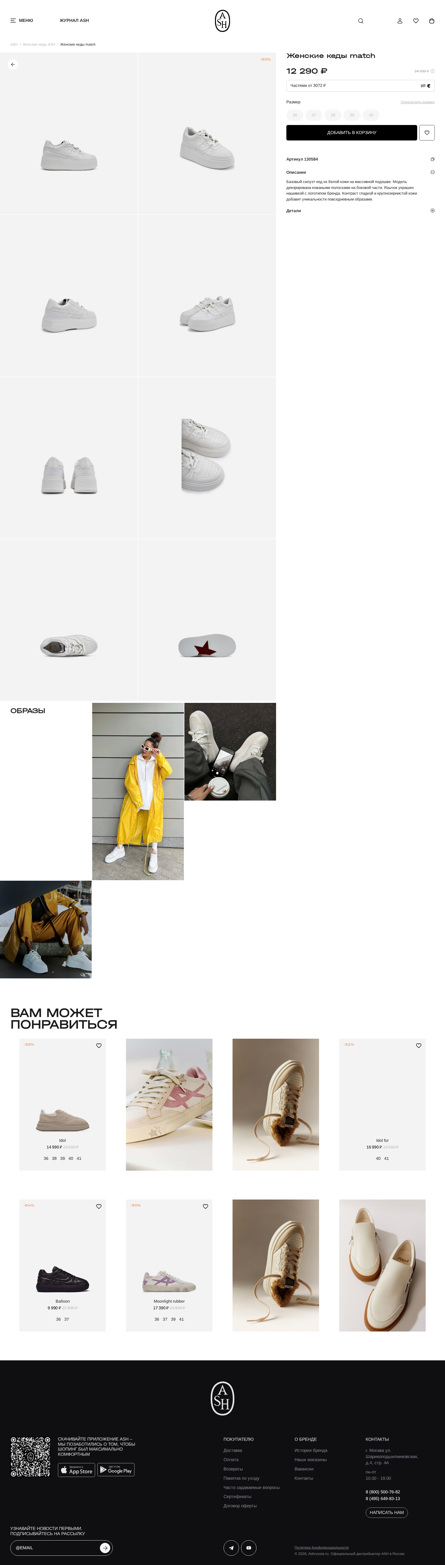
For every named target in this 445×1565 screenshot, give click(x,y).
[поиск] (361, 21)
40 (371, 115)
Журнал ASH (74, 20)
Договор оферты (240, 1505)
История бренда (311, 1450)
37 (314, 115)
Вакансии (304, 1469)
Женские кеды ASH (39, 44)
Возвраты (233, 1469)
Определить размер (418, 102)
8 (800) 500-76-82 (383, 1491)
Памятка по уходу (242, 1478)
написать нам (387, 1512)
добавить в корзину (351, 132)
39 (352, 115)
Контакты (304, 1478)
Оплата (231, 1459)
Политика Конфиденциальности (322, 1547)
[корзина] (432, 21)
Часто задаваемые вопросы (252, 1487)
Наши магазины (311, 1459)
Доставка (233, 1450)
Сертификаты (237, 1496)
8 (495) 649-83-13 (383, 1498)
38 (333, 115)
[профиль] (400, 21)
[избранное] (416, 21)
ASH (14, 44)
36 (295, 115)
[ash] (222, 21)
